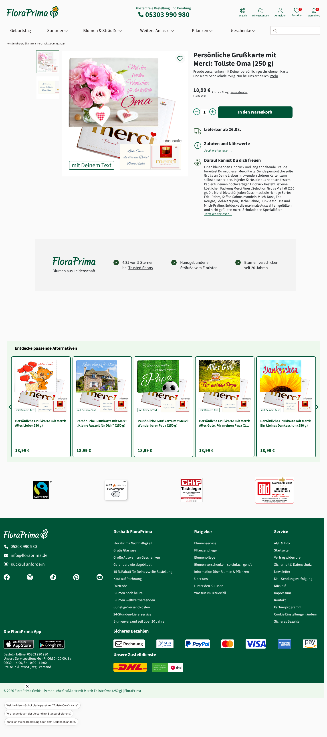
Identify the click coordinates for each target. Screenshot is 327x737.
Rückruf (280, 585)
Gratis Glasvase (124, 550)
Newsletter (282, 571)
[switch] (115, 494)
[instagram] (30, 577)
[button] (21, 692)
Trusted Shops (140, 267)
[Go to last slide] (10, 406)
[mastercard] (227, 643)
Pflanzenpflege (205, 550)
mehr (274, 76)
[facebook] (7, 577)
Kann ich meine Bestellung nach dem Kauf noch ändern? (41, 721)
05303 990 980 (167, 14)
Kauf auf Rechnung (127, 578)
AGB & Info (282, 543)
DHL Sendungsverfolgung (293, 578)
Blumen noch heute (128, 593)
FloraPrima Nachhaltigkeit (132, 543)
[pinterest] (76, 577)
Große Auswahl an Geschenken (136, 557)
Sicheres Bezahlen (287, 621)
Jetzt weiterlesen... (218, 150)
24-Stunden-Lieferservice (132, 614)
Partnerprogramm (287, 607)
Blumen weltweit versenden (134, 600)
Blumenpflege (204, 557)
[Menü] (124, 482)
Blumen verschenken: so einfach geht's (223, 564)
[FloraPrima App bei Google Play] (52, 644)
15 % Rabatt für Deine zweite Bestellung (142, 571)
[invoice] (129, 643)
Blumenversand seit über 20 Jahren (139, 621)
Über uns (201, 578)
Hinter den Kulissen (208, 585)
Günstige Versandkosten (131, 607)
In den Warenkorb (255, 112)
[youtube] (100, 577)
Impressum (282, 593)
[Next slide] (316, 406)
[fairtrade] (42, 490)
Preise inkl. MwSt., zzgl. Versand (27, 667)
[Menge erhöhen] (212, 112)
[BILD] (274, 490)
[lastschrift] (165, 643)
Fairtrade (120, 585)
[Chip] (191, 490)
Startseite (281, 550)
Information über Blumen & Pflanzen (221, 571)
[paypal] (197, 643)
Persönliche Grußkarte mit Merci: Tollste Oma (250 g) (36, 43)
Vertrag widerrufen (288, 557)
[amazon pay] (310, 643)
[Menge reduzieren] (196, 112)
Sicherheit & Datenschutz (293, 564)
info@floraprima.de (29, 555)
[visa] (256, 644)
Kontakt (280, 600)
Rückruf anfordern (28, 564)
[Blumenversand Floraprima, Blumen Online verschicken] (33, 17)
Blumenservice (205, 543)
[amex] (284, 644)
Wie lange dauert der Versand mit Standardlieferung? (38, 713)
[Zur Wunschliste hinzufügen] (183, 56)
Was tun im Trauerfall (210, 593)
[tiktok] (53, 577)
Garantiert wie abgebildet (132, 564)
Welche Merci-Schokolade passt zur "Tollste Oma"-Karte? (42, 705)
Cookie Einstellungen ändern (295, 614)
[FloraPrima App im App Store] (19, 644)
